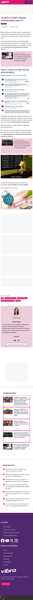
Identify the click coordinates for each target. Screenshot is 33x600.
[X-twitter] (12, 541)
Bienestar (4, 23)
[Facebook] (3, 541)
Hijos (2, 298)
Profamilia (15, 188)
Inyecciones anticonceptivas (10, 298)
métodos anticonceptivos (22, 298)
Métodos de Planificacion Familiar (7, 300)
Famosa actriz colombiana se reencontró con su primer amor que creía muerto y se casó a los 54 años (17, 493)
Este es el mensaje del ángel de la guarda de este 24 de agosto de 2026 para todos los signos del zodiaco (17, 486)
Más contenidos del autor (16, 344)
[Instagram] (16, 541)
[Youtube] (7, 541)
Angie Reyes (5, 26)
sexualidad (18, 300)
